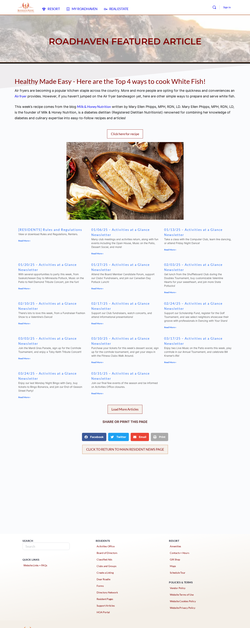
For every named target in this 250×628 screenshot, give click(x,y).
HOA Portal (103, 612)
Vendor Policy (177, 588)
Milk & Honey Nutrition (94, 107)
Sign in (227, 7)
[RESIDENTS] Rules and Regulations (50, 230)
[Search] (214, 7)
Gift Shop (175, 559)
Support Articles (106, 605)
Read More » (24, 240)
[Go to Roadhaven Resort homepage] (25, 6)
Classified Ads (104, 559)
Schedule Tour (177, 572)
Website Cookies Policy (183, 601)
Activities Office (105, 546)
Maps (173, 566)
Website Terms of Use (182, 594)
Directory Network (107, 592)
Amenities (175, 546)
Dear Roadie (103, 579)
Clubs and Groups (106, 566)
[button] (125, 409)
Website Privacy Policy (182, 607)
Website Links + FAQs (35, 565)
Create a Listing (105, 572)
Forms (100, 585)
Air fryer (21, 96)
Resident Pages (105, 599)
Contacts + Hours (179, 552)
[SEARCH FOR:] (46, 546)
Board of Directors (107, 552)
